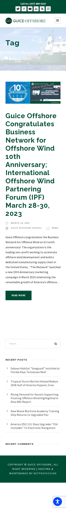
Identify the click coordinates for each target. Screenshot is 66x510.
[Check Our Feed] (42, 8)
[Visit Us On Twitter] (18, 8)
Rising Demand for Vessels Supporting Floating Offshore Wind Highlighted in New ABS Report (34, 398)
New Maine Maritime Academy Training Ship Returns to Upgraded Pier (35, 413)
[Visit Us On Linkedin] (36, 8)
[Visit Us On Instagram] (48, 8)
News (55, 227)
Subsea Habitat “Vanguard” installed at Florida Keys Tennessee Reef (35, 370)
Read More (18, 295)
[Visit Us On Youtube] (30, 8)
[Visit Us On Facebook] (24, 8)
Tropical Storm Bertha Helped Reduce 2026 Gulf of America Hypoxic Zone (34, 383)
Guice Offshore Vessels (26, 227)
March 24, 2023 (20, 223)
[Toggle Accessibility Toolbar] (57, 501)
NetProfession (45, 473)
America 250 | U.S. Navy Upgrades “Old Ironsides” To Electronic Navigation (34, 426)
